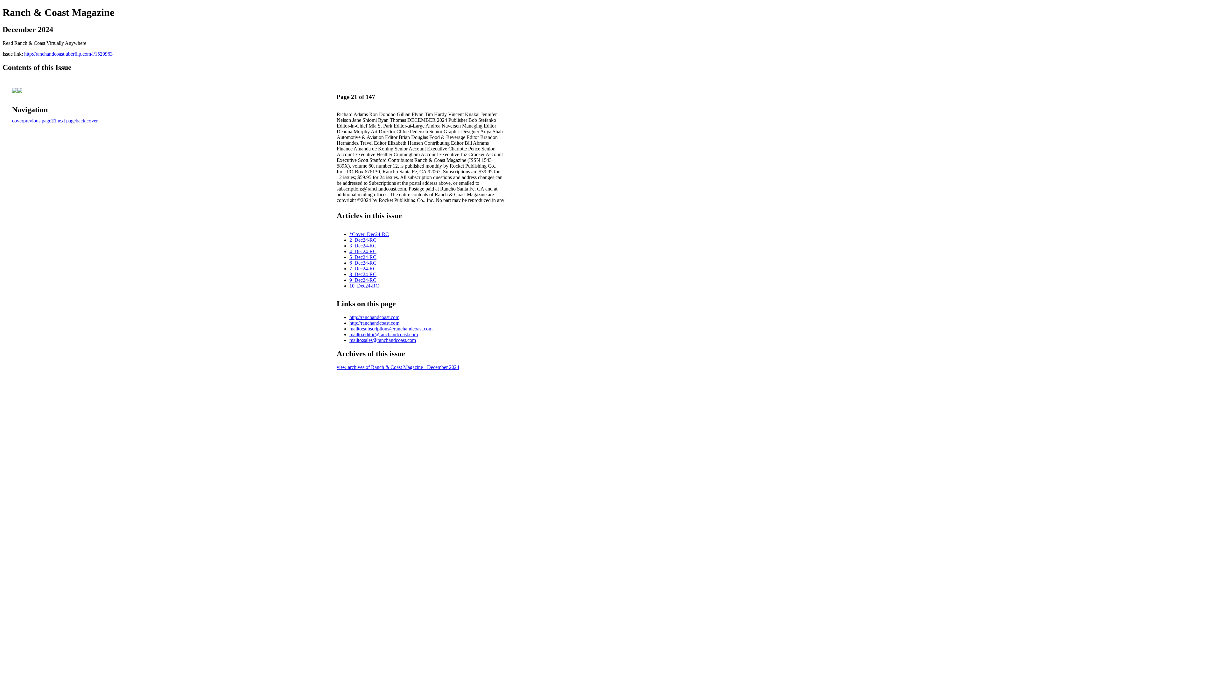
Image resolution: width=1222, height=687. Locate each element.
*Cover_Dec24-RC (369, 234)
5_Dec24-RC (362, 257)
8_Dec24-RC (362, 274)
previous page (37, 120)
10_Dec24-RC (364, 285)
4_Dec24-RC (362, 251)
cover (17, 120)
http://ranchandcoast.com (374, 317)
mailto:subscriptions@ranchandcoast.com (390, 328)
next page (66, 120)
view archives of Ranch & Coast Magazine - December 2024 (398, 367)
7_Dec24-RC (362, 268)
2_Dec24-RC (362, 240)
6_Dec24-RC (362, 263)
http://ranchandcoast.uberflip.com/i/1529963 (68, 54)
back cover (87, 120)
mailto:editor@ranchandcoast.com (383, 334)
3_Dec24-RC (362, 245)
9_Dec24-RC (362, 280)
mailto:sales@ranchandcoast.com (382, 340)
